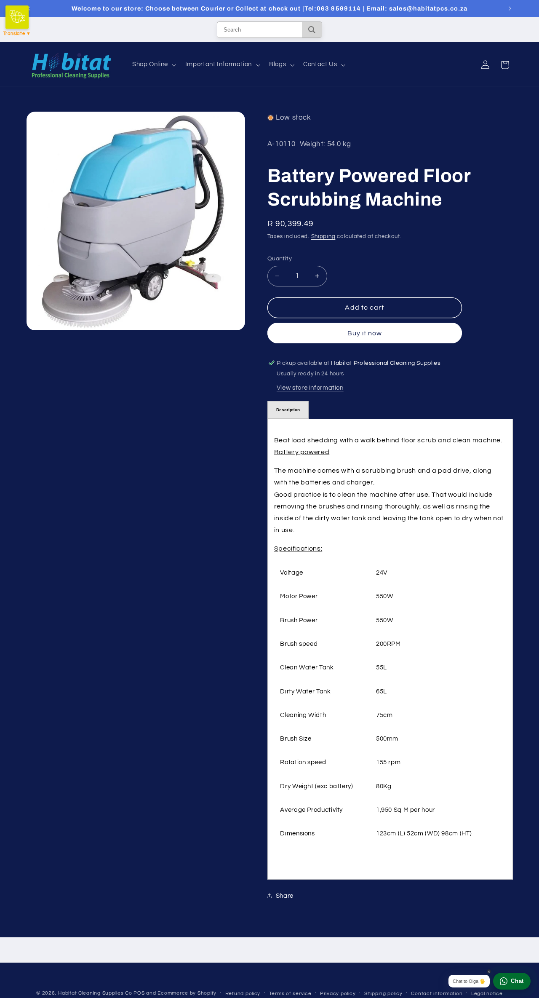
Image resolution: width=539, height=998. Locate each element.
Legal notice (487, 993)
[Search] (312, 29)
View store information (310, 387)
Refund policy (243, 993)
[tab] (288, 409)
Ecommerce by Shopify (186, 993)
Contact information (436, 993)
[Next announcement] (510, 8)
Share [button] (285, 895)
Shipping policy (383, 993)
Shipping (323, 236)
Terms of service (290, 993)
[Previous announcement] (29, 8)
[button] (153, 65)
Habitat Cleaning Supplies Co (95, 993)
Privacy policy (337, 993)
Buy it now (364, 332)
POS (138, 993)
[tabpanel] (390, 648)
